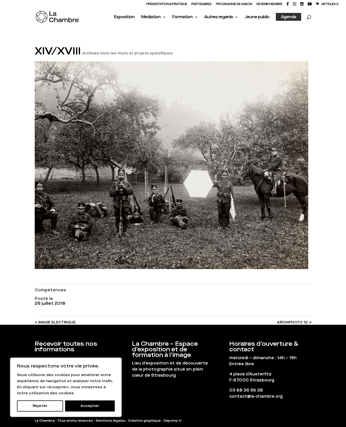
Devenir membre (269, 4)
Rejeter (40, 405)
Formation (182, 17)
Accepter (90, 405)
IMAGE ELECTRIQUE (55, 322)
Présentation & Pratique (166, 4)
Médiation (151, 17)
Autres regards (218, 17)
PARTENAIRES (201, 4)
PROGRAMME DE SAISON (234, 4)
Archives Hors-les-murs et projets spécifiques (127, 53)
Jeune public (257, 17)
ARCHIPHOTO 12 (294, 322)
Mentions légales (110, 421)
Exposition (124, 17)
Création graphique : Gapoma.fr (155, 421)
